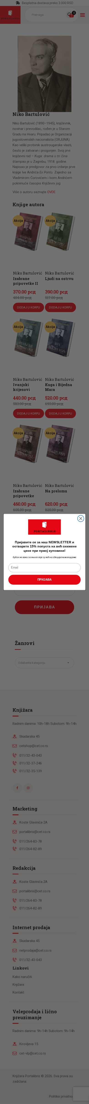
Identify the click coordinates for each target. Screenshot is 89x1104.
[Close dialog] (81, 518)
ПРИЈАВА (44, 579)
